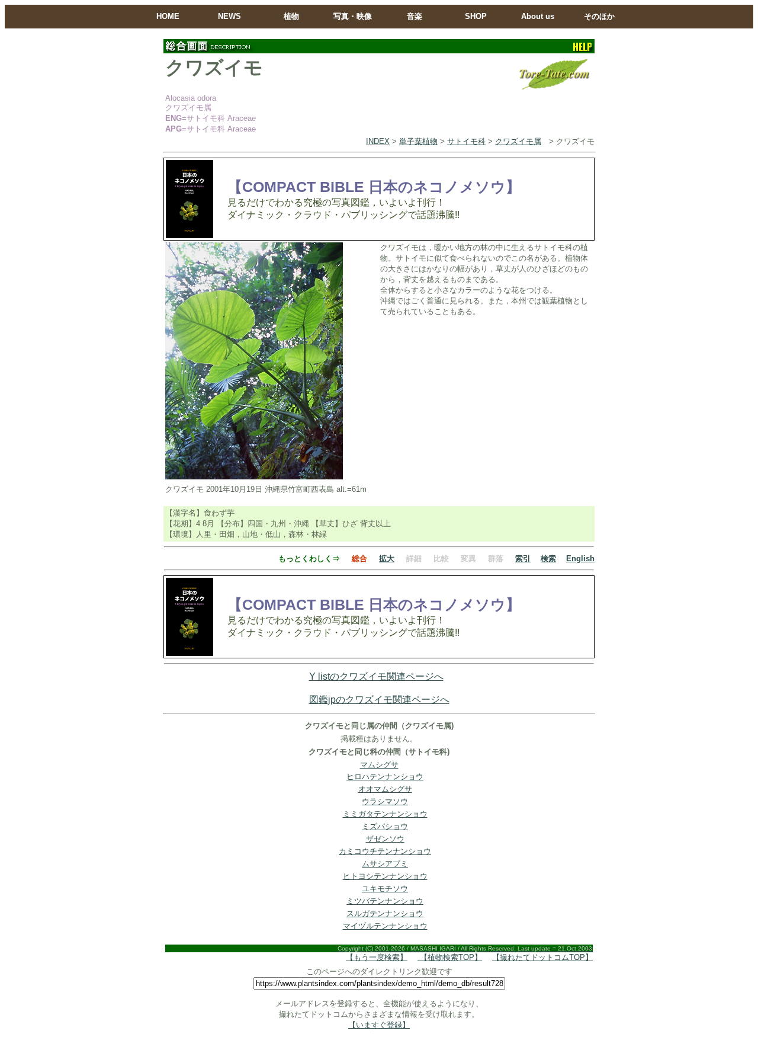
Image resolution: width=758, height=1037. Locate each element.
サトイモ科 (466, 141)
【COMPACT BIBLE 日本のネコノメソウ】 (374, 186)
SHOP (476, 16)
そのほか (599, 16)
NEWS (229, 16)
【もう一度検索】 (376, 957)
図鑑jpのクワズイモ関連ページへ (379, 699)
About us (537, 16)
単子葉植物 (418, 141)
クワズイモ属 (518, 141)
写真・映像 (352, 16)
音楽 (414, 16)
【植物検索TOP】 (449, 957)
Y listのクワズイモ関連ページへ (376, 676)
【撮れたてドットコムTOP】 (542, 957)
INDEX (378, 141)
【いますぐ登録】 (379, 1024)
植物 (291, 16)
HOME (167, 16)
